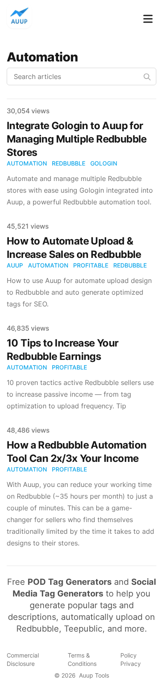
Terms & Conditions (82, 659)
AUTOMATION (27, 163)
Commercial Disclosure (23, 659)
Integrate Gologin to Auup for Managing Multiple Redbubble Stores (77, 139)
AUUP (15, 265)
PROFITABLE (90, 265)
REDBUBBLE (68, 163)
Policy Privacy (130, 659)
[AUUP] (22, 17)
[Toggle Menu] (148, 17)
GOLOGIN (103, 163)
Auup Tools (94, 675)
